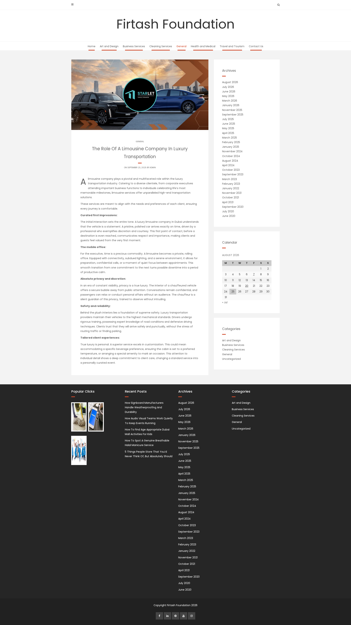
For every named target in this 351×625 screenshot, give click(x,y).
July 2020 (228, 211)
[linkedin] (167, 616)
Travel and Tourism (232, 46)
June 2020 (228, 216)
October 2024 (231, 156)
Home (91, 46)
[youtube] (183, 616)
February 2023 (231, 184)
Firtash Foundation (175, 24)
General (181, 46)
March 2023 (229, 179)
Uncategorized (231, 359)
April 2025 (228, 133)
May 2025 (228, 128)
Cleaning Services (160, 46)
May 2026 (228, 96)
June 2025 (228, 124)
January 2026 (230, 105)
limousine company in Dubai (164, 222)
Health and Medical (203, 46)
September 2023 (232, 174)
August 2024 (230, 161)
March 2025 (229, 137)
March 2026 (229, 100)
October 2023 (231, 170)
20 (246, 286)
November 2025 (232, 110)
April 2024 (228, 165)
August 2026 (230, 82)
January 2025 (230, 147)
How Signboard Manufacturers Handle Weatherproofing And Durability (144, 407)
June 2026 (228, 91)
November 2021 (231, 193)
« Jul (224, 302)
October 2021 (230, 197)
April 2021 (227, 202)
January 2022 (230, 188)
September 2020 (233, 207)
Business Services (134, 46)
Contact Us (256, 46)
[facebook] (159, 616)
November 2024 (232, 151)
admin (153, 167)
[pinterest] (175, 616)
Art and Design (109, 46)
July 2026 (228, 87)
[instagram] (191, 616)
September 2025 (232, 114)
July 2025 (228, 119)
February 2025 (231, 142)
